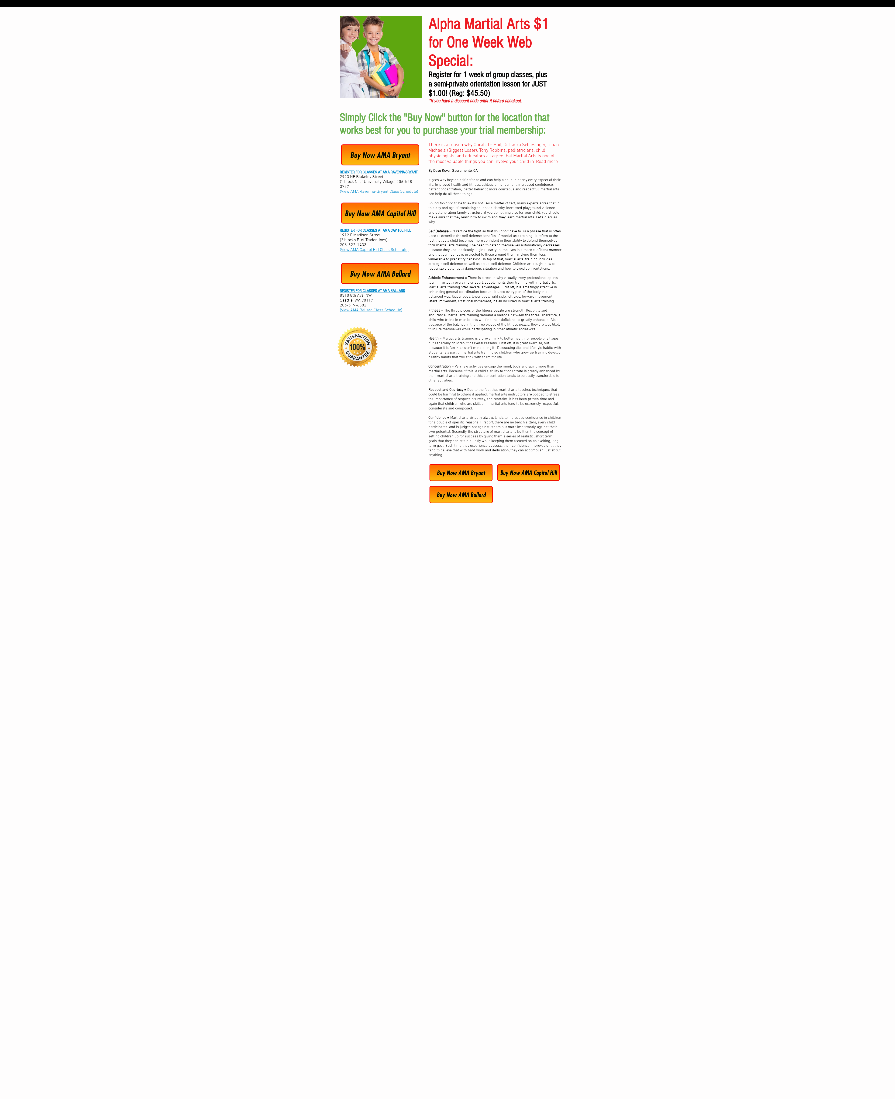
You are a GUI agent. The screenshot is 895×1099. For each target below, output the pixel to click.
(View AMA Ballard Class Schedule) (371, 310)
